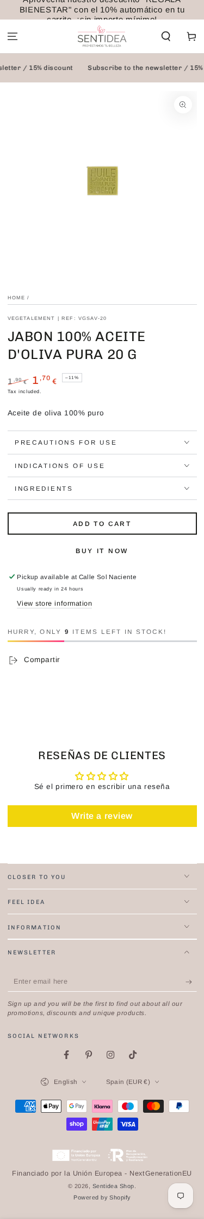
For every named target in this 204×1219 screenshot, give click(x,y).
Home (17, 297)
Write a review (102, 815)
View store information (54, 603)
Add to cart (102, 524)
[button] (165, 36)
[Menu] (13, 36)
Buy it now (102, 551)
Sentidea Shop (113, 1186)
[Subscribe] (191, 982)
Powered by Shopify (102, 1197)
